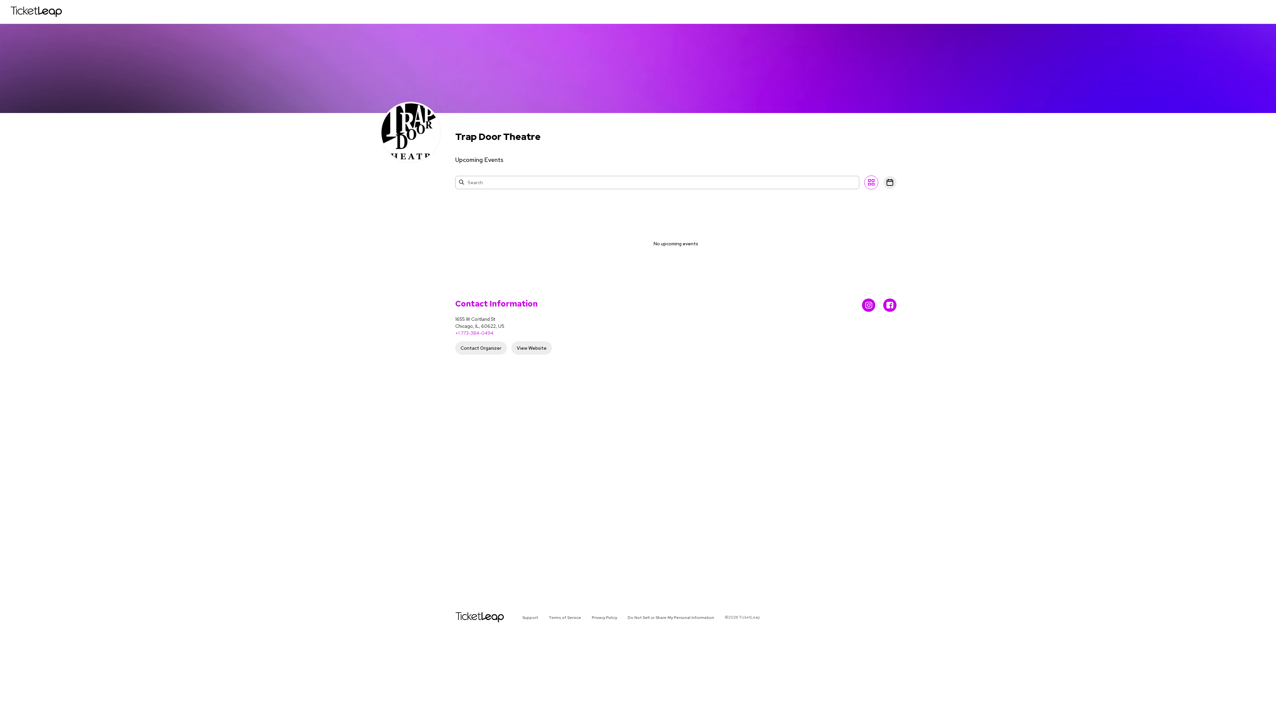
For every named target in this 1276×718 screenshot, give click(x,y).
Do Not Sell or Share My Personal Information (671, 617)
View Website (532, 348)
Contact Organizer (481, 348)
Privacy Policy (604, 617)
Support (530, 617)
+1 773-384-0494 (474, 333)
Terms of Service (565, 617)
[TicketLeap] (471, 617)
